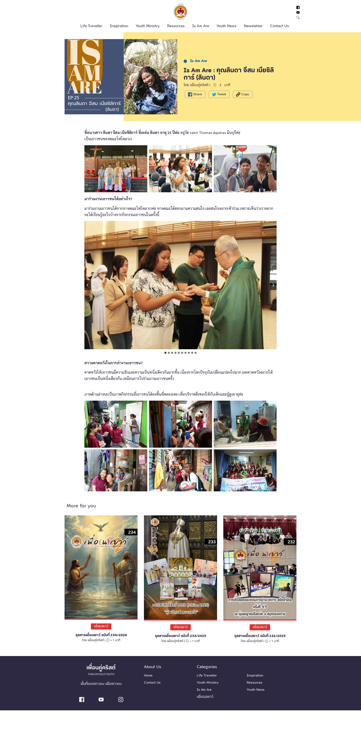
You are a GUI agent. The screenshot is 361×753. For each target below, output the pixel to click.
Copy (244, 94)
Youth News (226, 26)
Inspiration (119, 26)
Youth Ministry (148, 26)
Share (197, 94)
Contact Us (279, 26)
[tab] (165, 353)
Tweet (221, 94)
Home (148, 675)
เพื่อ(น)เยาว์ (101, 626)
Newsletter (253, 26)
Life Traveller (91, 26)
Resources (176, 26)
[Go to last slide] (87, 285)
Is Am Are (200, 26)
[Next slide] (273, 285)
